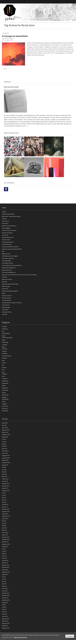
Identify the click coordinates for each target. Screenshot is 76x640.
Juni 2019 (4, 441)
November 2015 (5, 539)
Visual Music (5, 408)
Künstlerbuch (5, 383)
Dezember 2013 (5, 593)
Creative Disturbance (7, 244)
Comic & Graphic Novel (7, 337)
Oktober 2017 (5, 488)
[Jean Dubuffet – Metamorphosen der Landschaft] (14, 147)
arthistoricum (5, 223)
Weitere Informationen (20, 637)
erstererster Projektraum (8, 258)
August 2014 (5, 574)
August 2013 (5, 602)
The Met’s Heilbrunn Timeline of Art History (12, 302)
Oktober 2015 (5, 542)
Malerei (4, 385)
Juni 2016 (4, 523)
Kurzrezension (5, 399)
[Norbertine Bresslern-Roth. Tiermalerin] (34, 147)
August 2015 (5, 546)
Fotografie (4, 374)
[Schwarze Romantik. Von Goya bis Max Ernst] (54, 147)
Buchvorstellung (6, 333)
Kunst (3, 372)
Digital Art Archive (6, 253)
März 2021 (4, 425)
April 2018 (4, 474)
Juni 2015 (4, 551)
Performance (5, 390)
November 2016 (5, 511)
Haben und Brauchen (7, 270)
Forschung (4, 349)
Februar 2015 (5, 560)
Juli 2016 (4, 521)
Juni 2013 (4, 607)
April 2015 (4, 556)
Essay (3, 360)
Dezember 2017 (5, 483)
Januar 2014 (5, 591)
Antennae (4, 218)
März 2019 (4, 448)
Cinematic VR (5, 235)
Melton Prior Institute (7, 279)
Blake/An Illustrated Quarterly (9, 225)
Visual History (5, 309)
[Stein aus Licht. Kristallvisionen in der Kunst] (14, 167)
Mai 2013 (4, 609)
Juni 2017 (4, 495)
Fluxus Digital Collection (7, 263)
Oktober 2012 (5, 621)
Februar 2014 (5, 588)
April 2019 (4, 446)
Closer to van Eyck (6, 239)
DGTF (3, 251)
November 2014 (5, 567)
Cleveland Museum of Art (8, 237)
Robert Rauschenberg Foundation (10, 291)
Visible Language (6, 307)
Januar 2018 (5, 481)
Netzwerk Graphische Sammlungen (10, 284)
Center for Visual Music (7, 232)
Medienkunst (5, 388)
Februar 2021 (5, 427)
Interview (4, 367)
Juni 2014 (4, 579)
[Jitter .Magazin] (38, 12)
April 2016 (4, 528)
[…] (27, 126)
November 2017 (5, 486)
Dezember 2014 (5, 565)
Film (3, 365)
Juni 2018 (4, 469)
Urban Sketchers (6, 305)
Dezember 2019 (5, 430)
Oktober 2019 (5, 432)
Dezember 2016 (5, 509)
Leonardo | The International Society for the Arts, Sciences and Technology (19, 274)
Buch (3, 331)
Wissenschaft (5, 395)
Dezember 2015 (5, 537)
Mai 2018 (4, 472)
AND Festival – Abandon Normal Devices (11, 216)
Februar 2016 (5, 532)
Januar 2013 (5, 616)
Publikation (4, 353)
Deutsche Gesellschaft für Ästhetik (10, 246)
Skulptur (4, 392)
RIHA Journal (5, 288)
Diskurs (3, 347)
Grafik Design (5, 342)
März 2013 (4, 614)
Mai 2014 (4, 581)
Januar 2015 (5, 563)
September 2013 (6, 600)
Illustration (4, 344)
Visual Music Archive (6, 312)
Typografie (4, 404)
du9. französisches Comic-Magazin (10, 256)
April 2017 (4, 500)
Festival (4, 363)
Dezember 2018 (5, 455)
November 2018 (5, 458)
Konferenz (5, 33)
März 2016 (4, 530)
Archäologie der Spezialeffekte (15, 36)
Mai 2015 (4, 553)
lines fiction (4, 277)
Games (3, 340)
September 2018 (6, 462)
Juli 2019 (4, 439)
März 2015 (4, 558)
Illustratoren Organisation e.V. (9, 272)
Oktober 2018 (5, 460)
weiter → (5, 68)
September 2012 (6, 623)
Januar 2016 (5, 535)
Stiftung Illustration (6, 298)
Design (3, 336)
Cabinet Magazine (6, 228)
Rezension (4, 397)
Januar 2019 (5, 453)
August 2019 (5, 437)
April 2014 (4, 583)
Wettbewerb (5, 410)
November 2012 (5, 619)
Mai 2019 (4, 444)
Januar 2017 (5, 507)
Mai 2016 (4, 525)
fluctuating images (6, 260)
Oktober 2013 (5, 598)
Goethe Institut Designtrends (8, 267)
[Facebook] (6, 189)
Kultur (3, 370)
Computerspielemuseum (7, 242)
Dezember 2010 (5, 628)
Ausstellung (5, 329)
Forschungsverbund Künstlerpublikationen (12, 265)
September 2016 (6, 516)
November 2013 (5, 595)
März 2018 (4, 476)
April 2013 (4, 611)
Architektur (4, 326)
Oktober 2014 (5, 570)
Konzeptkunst (5, 381)
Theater (4, 401)
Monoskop (4, 281)
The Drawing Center (6, 300)
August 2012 (5, 625)
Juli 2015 (4, 549)
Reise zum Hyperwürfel (11, 87)
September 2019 (6, 434)
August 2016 (5, 518)
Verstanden (69, 636)
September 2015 (6, 544)
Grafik (3, 376)
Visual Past (4, 314)
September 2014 (6, 572)
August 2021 (5, 423)
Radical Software (6, 286)
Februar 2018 (5, 479)
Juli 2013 (4, 604)
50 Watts (4, 212)
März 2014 (4, 586)
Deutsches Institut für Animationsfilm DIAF (12, 249)
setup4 (3, 293)
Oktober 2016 (5, 514)
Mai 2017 (4, 497)
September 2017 (6, 490)
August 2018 (5, 465)
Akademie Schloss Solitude (8, 214)
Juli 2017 (4, 493)
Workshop (4, 358)
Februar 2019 (5, 451)
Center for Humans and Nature (9, 230)
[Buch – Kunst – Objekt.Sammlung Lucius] (54, 167)
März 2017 (4, 502)
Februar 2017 (5, 504)
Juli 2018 (4, 467)
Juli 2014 (4, 577)
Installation (4, 378)
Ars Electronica (5, 221)
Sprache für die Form (7, 295)
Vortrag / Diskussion (6, 356)
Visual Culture (5, 406)
